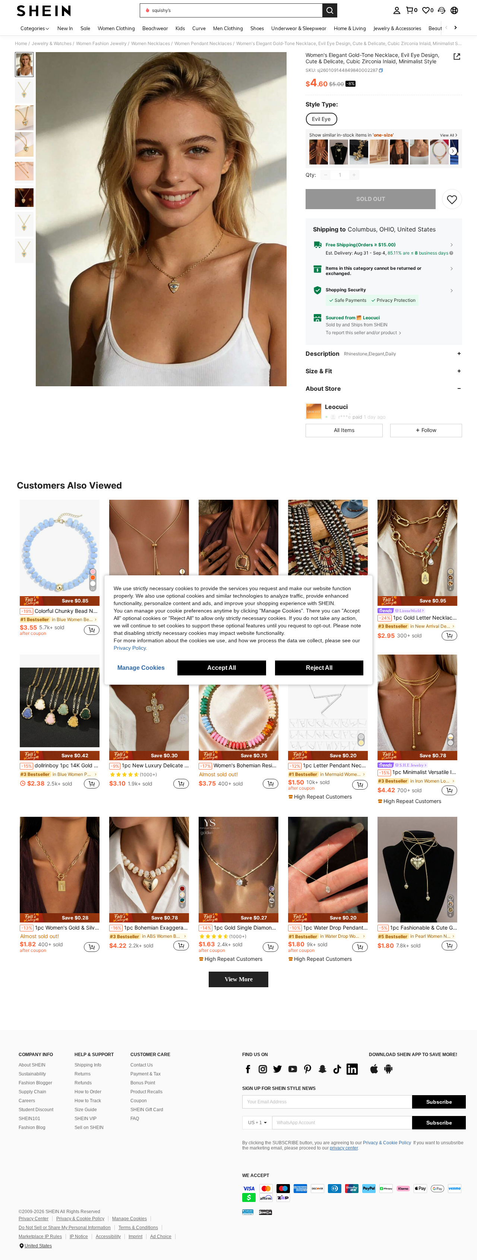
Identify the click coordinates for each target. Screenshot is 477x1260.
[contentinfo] (354, 1193)
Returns (83, 1074)
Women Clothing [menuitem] (116, 28)
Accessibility (108, 1236)
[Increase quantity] (354, 174)
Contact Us (141, 1065)
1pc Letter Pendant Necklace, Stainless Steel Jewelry (329, 765)
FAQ (134, 1118)
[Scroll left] (446, 28)
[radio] (321, 119)
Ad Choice (160, 1236)
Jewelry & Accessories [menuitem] (397, 28)
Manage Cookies (129, 1218)
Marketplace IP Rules (40, 1236)
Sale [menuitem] (85, 28)
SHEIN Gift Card (146, 1109)
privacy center (344, 1148)
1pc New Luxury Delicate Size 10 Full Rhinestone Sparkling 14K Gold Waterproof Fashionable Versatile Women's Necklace (150, 765)
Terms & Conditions (138, 1227)
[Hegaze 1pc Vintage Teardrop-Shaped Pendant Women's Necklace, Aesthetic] (379, 152)
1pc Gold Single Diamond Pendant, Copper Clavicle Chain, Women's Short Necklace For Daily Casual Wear (239, 928)
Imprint (135, 1236)
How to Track (88, 1100)
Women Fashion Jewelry (101, 43)
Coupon (138, 1100)
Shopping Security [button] (346, 289)
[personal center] (396, 10)
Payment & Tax (145, 1074)
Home (21, 43)
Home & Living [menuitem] (350, 28)
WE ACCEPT (255, 1175)
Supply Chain (32, 1091)
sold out (370, 198)
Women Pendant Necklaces (203, 43)
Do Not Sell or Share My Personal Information (65, 1227)
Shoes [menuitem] (257, 28)
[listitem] (318, 152)
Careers (27, 1100)
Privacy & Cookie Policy (387, 1142)
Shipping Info (88, 1065)
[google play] (388, 1072)
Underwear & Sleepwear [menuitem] (298, 28)
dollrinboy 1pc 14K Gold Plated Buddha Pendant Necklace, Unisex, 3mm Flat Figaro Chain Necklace (60, 765)
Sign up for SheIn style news (279, 1088)
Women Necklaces (150, 43)
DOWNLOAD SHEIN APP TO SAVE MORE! (413, 1054)
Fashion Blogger (35, 1082)
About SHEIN (32, 1065)
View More (239, 979)
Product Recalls (146, 1091)
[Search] (329, 10)
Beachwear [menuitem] (155, 28)
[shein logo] (44, 10)
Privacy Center (33, 1218)
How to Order (88, 1091)
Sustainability (32, 1074)
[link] (411, 10)
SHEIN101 (29, 1118)
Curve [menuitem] (199, 28)
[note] (59, 600)
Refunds (83, 1082)
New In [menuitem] (65, 28)
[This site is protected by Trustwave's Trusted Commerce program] (247, 1211)
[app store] (374, 1072)
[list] (301, 1069)
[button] (441, 10)
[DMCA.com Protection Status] (265, 1211)
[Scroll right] (455, 28)
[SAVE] (452, 199)
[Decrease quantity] (326, 174)
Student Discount (36, 1109)
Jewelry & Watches (52, 43)
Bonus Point (142, 1082)
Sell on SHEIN (89, 1127)
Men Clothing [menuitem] (228, 28)
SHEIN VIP (86, 1118)
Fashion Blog (32, 1127)
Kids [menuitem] (180, 28)
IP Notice (79, 1236)
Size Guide (86, 1109)
